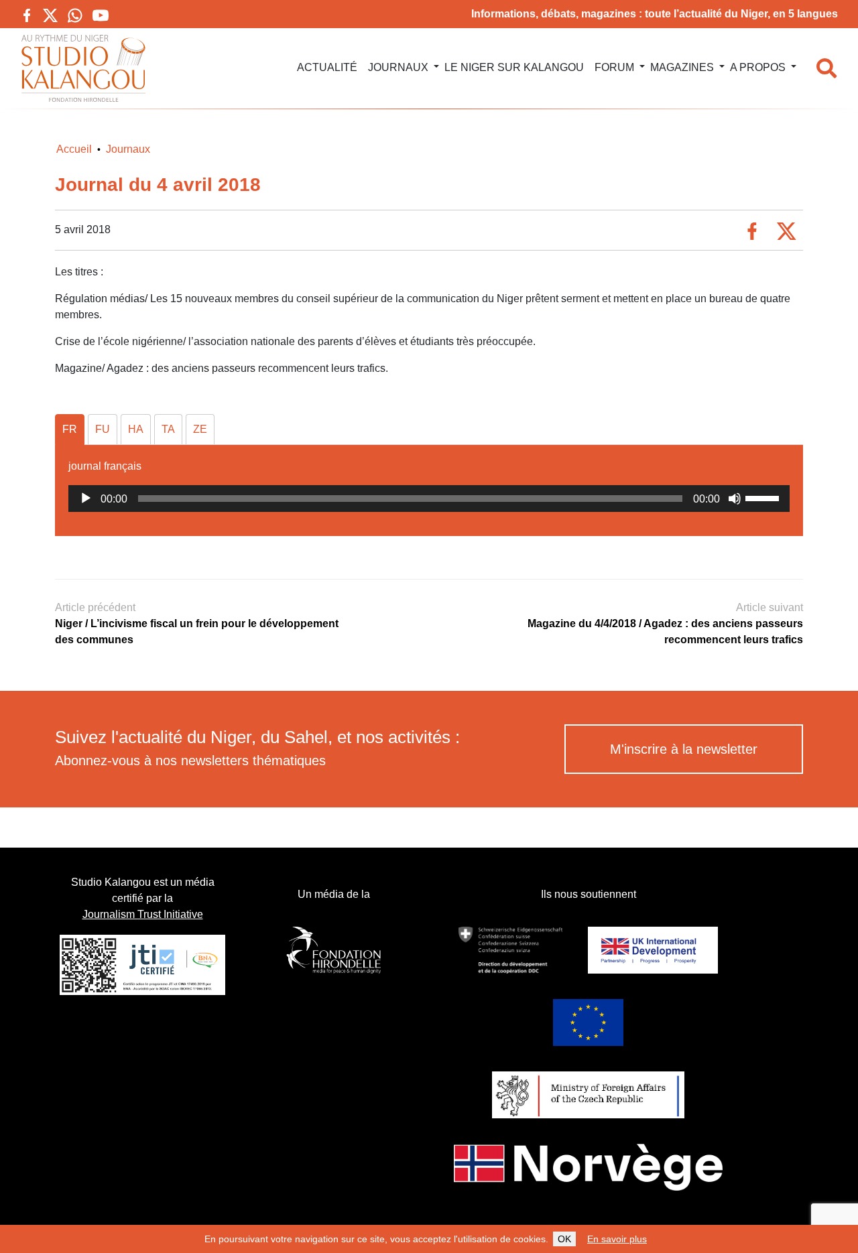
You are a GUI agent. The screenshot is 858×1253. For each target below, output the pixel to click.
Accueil (74, 149)
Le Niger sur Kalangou (514, 67)
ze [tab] (200, 429)
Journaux (398, 67)
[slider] (764, 497)
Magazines (682, 67)
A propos (758, 67)
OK (564, 1239)
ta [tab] (168, 429)
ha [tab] (135, 429)
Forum (614, 67)
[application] (429, 498)
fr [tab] (69, 429)
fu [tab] (102, 429)
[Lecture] (86, 498)
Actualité (327, 67)
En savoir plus (617, 1239)
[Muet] (734, 498)
